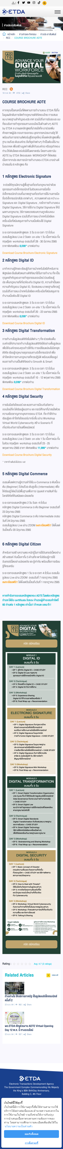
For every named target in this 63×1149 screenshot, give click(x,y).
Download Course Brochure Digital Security (27, 454)
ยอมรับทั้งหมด (31, 1134)
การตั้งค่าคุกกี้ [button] (31, 1143)
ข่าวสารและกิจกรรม (27, 34)
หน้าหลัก (11, 34)
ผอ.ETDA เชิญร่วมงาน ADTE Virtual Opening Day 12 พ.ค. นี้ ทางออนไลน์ (29, 1028)
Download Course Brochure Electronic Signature (29, 252)
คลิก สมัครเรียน (32, 643)
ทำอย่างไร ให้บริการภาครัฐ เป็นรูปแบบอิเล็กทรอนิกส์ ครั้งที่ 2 (31, 998)
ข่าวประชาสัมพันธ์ (48, 34)
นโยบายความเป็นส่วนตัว (18, 1126)
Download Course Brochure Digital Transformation (31, 389)
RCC (8, 38)
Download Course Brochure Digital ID (24, 323)
